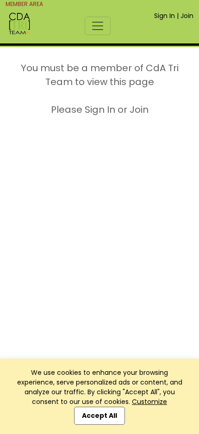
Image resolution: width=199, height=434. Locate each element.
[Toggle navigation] (98, 26)
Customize (149, 401)
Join (186, 15)
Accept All (99, 415)
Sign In (164, 15)
